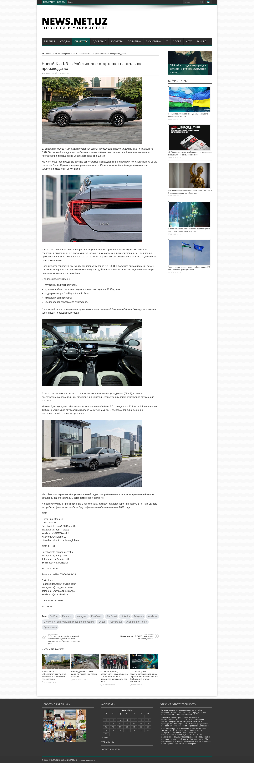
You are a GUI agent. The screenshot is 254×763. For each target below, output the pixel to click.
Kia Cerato (96, 616)
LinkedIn (125, 616)
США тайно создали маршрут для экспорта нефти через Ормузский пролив (188, 69)
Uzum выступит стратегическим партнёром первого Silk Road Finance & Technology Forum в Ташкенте (144, 676)
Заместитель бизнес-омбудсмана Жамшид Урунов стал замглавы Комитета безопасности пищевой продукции (114, 2)
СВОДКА (65, 41)
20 (127, 727)
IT (167, 41)
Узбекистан (116, 622)
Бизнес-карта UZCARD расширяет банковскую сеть (136, 636)
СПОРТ (177, 41)
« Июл (105, 737)
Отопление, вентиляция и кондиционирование (69, 622)
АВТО (189, 41)
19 (120, 727)
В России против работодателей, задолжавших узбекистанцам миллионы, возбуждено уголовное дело (64, 639)
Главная (49, 41)
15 (141, 723)
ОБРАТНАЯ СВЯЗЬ (111, 749)
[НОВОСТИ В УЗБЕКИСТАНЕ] (75, 29)
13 (127, 723)
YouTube (152, 616)
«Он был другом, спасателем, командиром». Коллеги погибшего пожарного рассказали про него (114, 676)
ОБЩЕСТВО (81, 41)
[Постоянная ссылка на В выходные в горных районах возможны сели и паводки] (85, 668)
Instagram (82, 616)
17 (106, 727)
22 (141, 727)
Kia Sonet (111, 616)
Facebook (67, 616)
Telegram (139, 616)
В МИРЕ (201, 41)
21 (134, 727)
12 (120, 723)
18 (113, 727)
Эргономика (50, 627)
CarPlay (54, 616)
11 (113, 723)
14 (134, 723)
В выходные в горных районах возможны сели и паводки (84, 674)
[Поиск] (201, 2)
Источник (47, 606)
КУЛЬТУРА (117, 41)
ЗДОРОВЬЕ (99, 41)
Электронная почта (136, 622)
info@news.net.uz (196, 739)
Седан (102, 622)
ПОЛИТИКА (134, 41)
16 (148, 723)
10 (106, 723)
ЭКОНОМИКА (153, 41)
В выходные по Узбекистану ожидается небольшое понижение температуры (54, 675)
